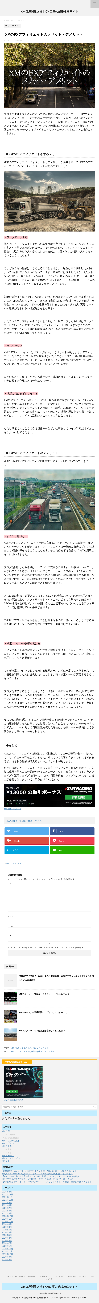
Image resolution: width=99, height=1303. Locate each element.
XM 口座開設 (10, 1134)
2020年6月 (7, 1232)
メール (11, 926)
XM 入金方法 (59, 1276)
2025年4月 (7, 1192)
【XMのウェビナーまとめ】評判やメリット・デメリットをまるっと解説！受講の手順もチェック (47, 1182)
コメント (11, 884)
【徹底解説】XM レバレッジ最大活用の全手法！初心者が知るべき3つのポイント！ (40, 1171)
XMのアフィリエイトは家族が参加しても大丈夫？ (42, 1031)
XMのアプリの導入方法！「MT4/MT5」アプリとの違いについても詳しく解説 (38, 1179)
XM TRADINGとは (10, 1141)
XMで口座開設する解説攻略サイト (49, 1293)
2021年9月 (7, 1203)
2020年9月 (7, 1224)
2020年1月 (7, 1246)
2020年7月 (7, 1230)
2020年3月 (7, 1240)
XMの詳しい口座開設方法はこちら (24, 821)
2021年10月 (7, 1200)
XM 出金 (8, 1153)
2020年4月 (7, 1238)
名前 (10, 916)
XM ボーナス (8, 1156)
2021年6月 (7, 1211)
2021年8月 (7, 1205)
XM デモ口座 (30, 1276)
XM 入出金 (7, 1146)
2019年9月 (7, 1257)
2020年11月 (7, 1219)
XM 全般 (6, 1161)
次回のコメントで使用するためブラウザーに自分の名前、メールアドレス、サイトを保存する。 (46, 947)
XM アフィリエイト (13, 863)
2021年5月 (7, 1213)
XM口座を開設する (12, 809)
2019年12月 (7, 1249)
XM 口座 (6, 1131)
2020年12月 (7, 1216)
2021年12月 (7, 1194)
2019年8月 (7, 1259)
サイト (10, 935)
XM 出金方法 (71, 1276)
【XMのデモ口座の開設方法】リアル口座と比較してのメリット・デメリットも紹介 (40, 1176)
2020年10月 (7, 1221)
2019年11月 (7, 1251)
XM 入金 (8, 1149)
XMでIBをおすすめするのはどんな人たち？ (30, 1048)
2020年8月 (7, 1227)
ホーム (8, 1276)
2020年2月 (7, 1243)
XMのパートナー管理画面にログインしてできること (43, 1012)
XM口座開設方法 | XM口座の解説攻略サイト (50, 11)
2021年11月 (7, 1197)
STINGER (83, 1298)
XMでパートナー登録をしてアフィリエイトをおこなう (44, 994)
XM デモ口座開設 (12, 1138)
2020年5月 (7, 1235)
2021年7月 (7, 1208)
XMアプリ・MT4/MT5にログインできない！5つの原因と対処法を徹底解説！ (37, 1174)
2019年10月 (7, 1254)
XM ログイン (8, 1143)
